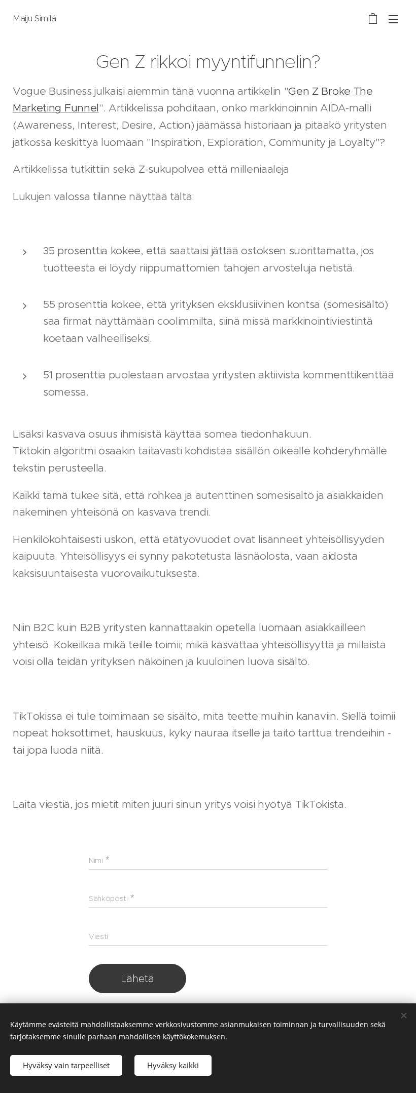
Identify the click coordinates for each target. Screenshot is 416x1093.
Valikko (393, 19)
